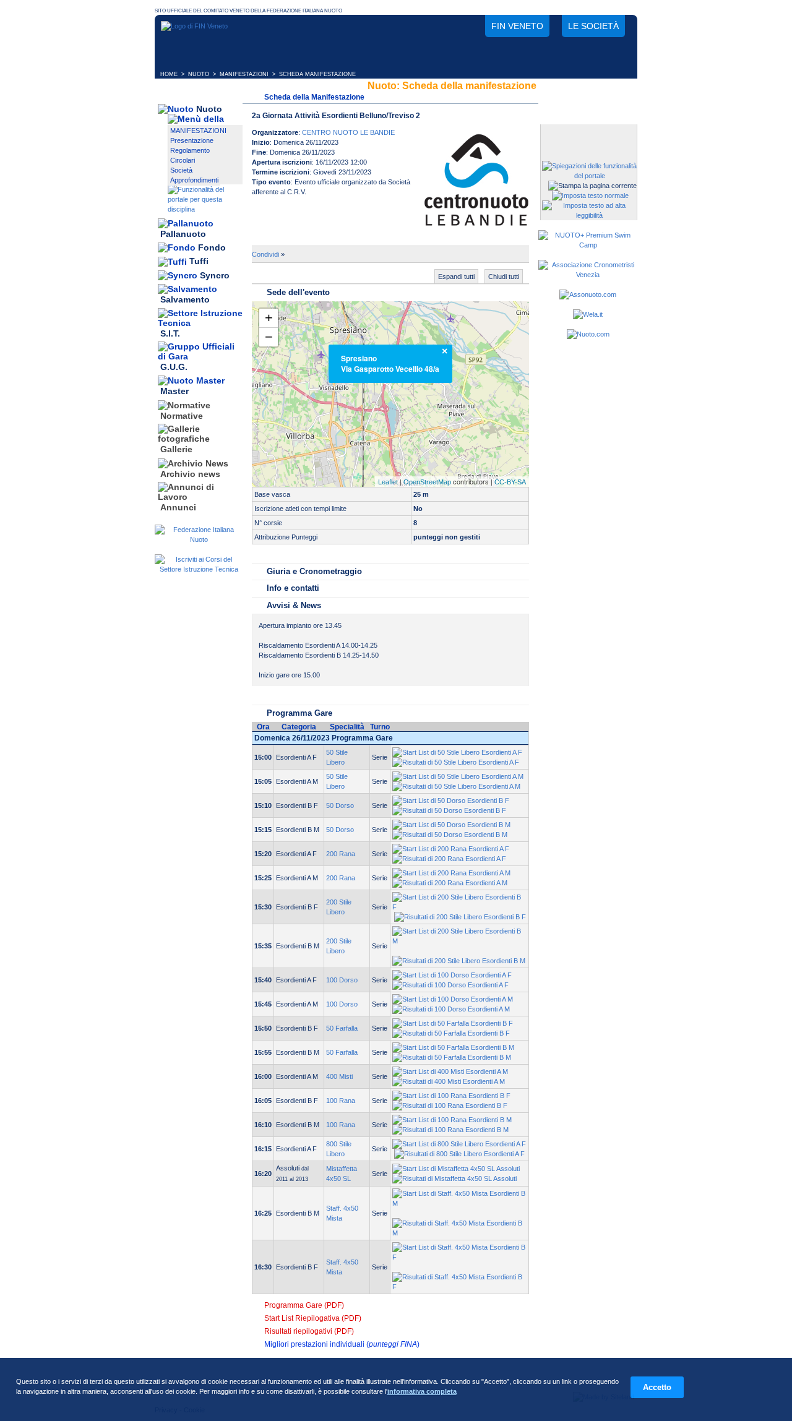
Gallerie (176, 450)
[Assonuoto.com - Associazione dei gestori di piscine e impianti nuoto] (587, 294)
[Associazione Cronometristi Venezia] (587, 274)
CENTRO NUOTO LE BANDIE (348, 132)
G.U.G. (173, 367)
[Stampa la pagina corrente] (592, 185)
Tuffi (199, 262)
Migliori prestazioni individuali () (342, 1344)
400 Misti (339, 1076)
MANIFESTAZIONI (244, 74)
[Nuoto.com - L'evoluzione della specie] (588, 334)
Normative (181, 416)
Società (181, 170)
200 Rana (340, 853)
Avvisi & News (294, 605)
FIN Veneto (517, 26)
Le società (593, 26)
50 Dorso (340, 805)
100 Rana (340, 1100)
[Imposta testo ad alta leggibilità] (589, 215)
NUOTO (198, 74)
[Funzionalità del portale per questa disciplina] (205, 209)
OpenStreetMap (427, 482)
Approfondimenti (194, 180)
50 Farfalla (342, 1028)
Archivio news (190, 474)
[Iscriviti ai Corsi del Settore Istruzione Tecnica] (199, 569)
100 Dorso (342, 980)
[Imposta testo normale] (590, 195)
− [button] (269, 337)
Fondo (212, 247)
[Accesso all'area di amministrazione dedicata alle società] (587, 134)
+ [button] (269, 317)
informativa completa (422, 1391)
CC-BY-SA (510, 482)
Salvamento (185, 300)
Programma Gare (299, 713)
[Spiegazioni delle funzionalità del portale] (589, 175)
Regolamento (190, 150)
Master (174, 392)
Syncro (215, 275)
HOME (169, 74)
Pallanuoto (183, 234)
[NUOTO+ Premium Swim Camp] (587, 245)
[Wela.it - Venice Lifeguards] (588, 314)
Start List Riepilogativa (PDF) (312, 1318)
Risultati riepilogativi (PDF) (309, 1331)
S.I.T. (170, 333)
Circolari (182, 160)
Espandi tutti (456, 276)
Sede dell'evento (298, 292)
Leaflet (388, 482)
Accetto (657, 1387)
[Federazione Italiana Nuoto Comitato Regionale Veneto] (194, 26)
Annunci (178, 507)
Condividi (265, 254)
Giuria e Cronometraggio (314, 571)
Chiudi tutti (503, 276)
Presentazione (191, 140)
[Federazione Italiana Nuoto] (199, 539)
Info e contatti (293, 588)
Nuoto (209, 109)
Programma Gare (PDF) (304, 1305)
